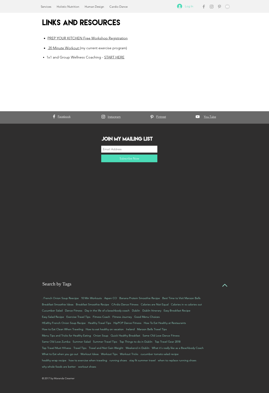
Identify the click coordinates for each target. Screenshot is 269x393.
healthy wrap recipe (54, 360)
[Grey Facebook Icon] (203, 6)
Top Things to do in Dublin (136, 341)
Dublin (136, 310)
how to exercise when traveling (88, 360)
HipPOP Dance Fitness (127, 323)
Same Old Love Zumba (56, 341)
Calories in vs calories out (186, 304)
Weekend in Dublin (137, 348)
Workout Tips (109, 354)
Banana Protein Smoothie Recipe (139, 298)
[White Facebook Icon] (54, 116)
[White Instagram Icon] (103, 116)
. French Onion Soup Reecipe (60, 298)
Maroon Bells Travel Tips (152, 329)
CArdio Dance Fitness (124, 304)
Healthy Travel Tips (99, 323)
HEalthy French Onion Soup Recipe (64, 323)
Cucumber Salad (52, 310)
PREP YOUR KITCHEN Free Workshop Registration (87, 38)
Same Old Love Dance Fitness (161, 335)
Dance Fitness (73, 310)
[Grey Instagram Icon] (211, 6)
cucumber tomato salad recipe (160, 354)
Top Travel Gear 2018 (167, 341)
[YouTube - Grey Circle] (227, 6)
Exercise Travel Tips (78, 317)
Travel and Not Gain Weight (106, 348)
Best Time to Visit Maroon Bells (181, 298)
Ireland (130, 329)
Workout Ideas (90, 354)
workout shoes (87, 366)
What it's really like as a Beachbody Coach (178, 348)
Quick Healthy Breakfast (125, 335)
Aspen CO (110, 298)
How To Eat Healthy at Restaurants (165, 323)
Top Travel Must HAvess (56, 348)
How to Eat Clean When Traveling (62, 329)
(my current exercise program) (103, 48)
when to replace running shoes (177, 360)
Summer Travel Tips (105, 341)
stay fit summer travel (142, 360)
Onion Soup (100, 335)
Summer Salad (82, 341)
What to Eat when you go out (60, 354)
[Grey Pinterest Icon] (219, 6)
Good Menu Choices (147, 317)
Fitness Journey (122, 317)
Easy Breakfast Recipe (177, 310)
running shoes (118, 360)
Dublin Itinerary (151, 310)
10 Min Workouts (91, 298)
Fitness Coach (101, 317)
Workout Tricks (129, 354)
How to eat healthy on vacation (105, 329)
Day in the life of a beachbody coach (107, 310)
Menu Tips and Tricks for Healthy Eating (66, 335)
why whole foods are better (59, 366)
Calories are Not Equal (155, 304)
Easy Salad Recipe (53, 317)
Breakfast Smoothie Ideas (57, 304)
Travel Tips (79, 348)
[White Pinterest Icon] (151, 116)
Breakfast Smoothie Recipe (92, 304)
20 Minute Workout (63, 48)
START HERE (114, 57)
